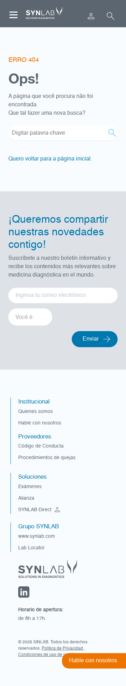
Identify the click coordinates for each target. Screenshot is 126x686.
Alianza (26, 498)
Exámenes (30, 486)
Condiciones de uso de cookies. (48, 655)
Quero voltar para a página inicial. (50, 159)
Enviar (91, 339)
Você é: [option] (24, 317)
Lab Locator (31, 547)
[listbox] (30, 314)
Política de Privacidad (63, 648)
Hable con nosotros (39, 423)
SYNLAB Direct (35, 509)
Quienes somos (35, 411)
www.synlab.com (36, 536)
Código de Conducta (41, 446)
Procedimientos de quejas (47, 457)
